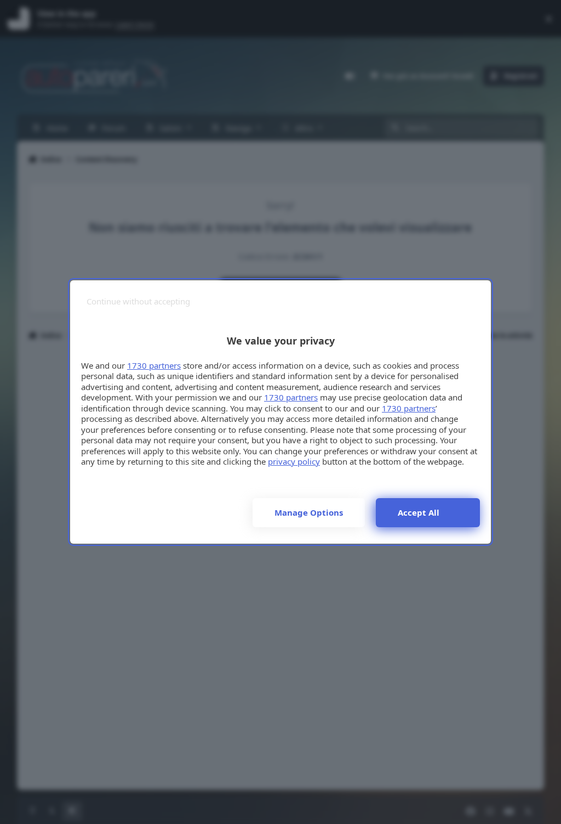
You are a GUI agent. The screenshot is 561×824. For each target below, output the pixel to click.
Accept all (418, 512)
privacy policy (294, 461)
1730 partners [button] (154, 365)
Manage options (308, 512)
